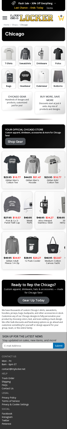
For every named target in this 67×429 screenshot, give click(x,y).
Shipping (6, 381)
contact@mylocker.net (13, 369)
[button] (5, 18)
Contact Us (7, 388)
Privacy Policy (9, 397)
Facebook (7, 413)
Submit (59, 345)
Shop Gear (15, 141)
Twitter (5, 420)
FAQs (4, 385)
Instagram (7, 416)
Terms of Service (11, 401)
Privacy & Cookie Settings (15, 404)
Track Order (8, 378)
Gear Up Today (33, 300)
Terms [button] (50, 7)
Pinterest (6, 423)
